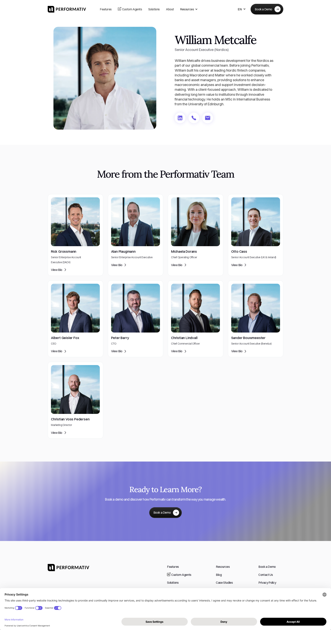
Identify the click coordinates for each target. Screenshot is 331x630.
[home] (67, 9)
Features (106, 9)
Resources (187, 9)
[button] (189, 9)
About (170, 9)
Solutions (154, 9)
